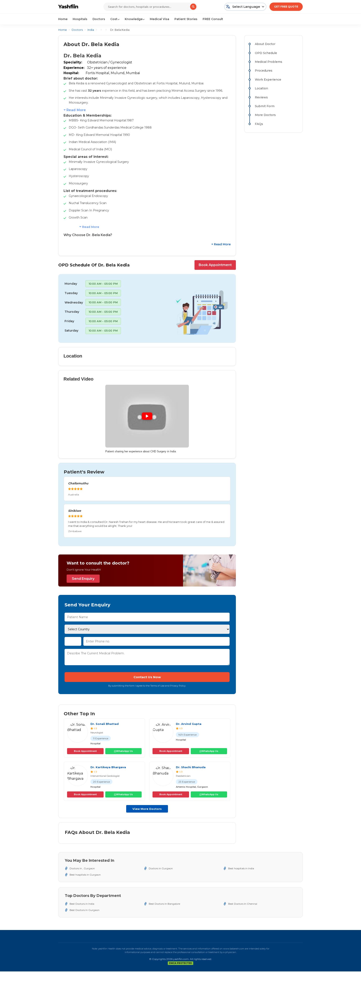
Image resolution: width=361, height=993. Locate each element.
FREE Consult (213, 19)
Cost (113, 19)
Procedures (263, 70)
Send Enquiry (83, 579)
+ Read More (221, 244)
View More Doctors (147, 808)
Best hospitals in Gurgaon (85, 874)
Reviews (261, 97)
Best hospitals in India (241, 868)
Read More (76, 110)
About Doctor (265, 44)
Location (261, 88)
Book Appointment (215, 265)
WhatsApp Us (124, 751)
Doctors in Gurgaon (161, 868)
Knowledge (133, 19)
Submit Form (265, 106)
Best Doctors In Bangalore (164, 903)
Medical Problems (268, 62)
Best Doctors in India (82, 903)
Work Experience (268, 79)
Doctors (99, 19)
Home (62, 19)
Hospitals (80, 19)
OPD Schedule (266, 53)
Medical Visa (159, 19)
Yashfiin (68, 7)
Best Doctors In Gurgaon (84, 910)
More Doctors (265, 115)
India (91, 29)
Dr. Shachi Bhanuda (191, 767)
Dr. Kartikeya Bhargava (108, 767)
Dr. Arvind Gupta (188, 723)
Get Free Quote (286, 6)
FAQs (259, 124)
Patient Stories (185, 19)
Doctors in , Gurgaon (82, 868)
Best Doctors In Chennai (242, 903)
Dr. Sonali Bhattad (104, 723)
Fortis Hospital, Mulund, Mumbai (113, 73)
